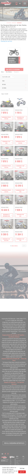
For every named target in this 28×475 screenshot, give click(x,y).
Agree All (22, 472)
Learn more (11, 472)
